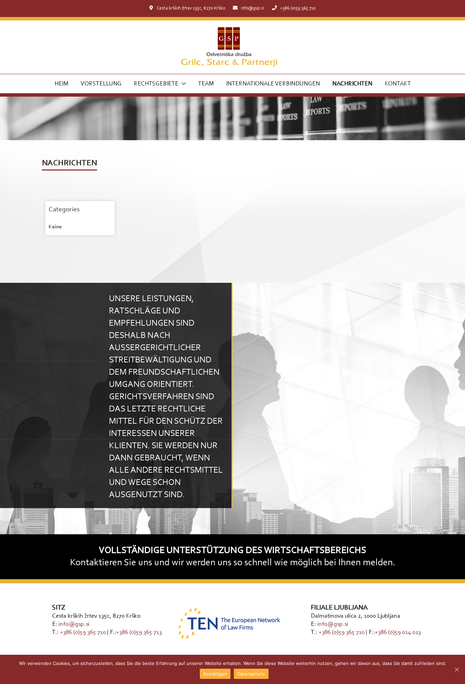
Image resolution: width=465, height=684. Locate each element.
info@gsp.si (252, 8)
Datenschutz (251, 674)
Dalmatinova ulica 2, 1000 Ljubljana (355, 616)
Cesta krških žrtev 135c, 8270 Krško (191, 8)
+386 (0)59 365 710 (298, 8)
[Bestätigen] (456, 669)
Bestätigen (215, 674)
